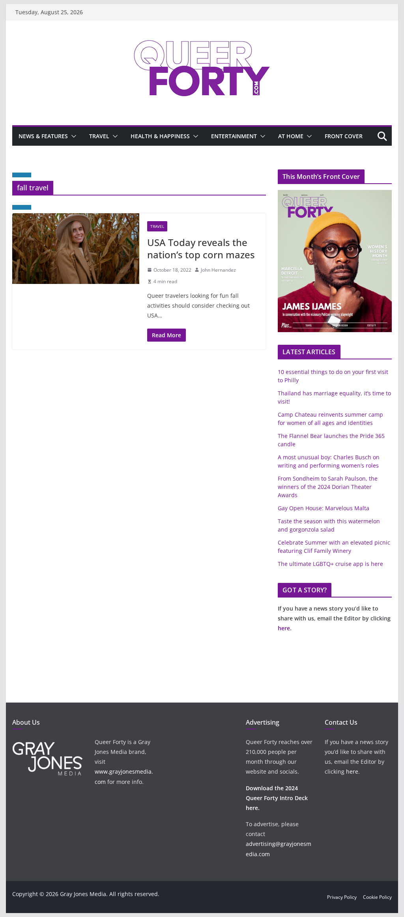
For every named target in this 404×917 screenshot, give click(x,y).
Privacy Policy (342, 897)
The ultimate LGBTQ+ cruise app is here (330, 563)
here (284, 628)
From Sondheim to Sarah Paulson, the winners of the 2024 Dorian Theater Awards (328, 487)
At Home (290, 136)
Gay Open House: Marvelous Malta (323, 508)
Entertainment (234, 136)
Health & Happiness (160, 136)
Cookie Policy (377, 897)
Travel (99, 136)
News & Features (43, 136)
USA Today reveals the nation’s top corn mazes (201, 248)
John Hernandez (218, 270)
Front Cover (344, 136)
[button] (72, 136)
